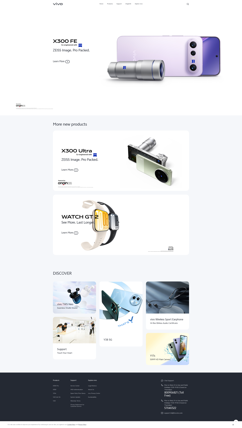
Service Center (75, 386)
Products (110, 4)
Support (119, 4)
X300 (54, 390)
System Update (75, 397)
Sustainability (92, 397)
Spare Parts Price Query (78, 393)
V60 (54, 401)
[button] (187, 4)
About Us (91, 390)
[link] (58, 3)
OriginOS (128, 4)
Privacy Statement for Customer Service (77, 405)
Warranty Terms (75, 401)
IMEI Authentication (77, 390)
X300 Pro (56, 386)
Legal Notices (92, 386)
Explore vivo (139, 4)
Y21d (54, 393)
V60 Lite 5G (56, 397)
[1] (121, 57)
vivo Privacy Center (94, 393)
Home (101, 4)
